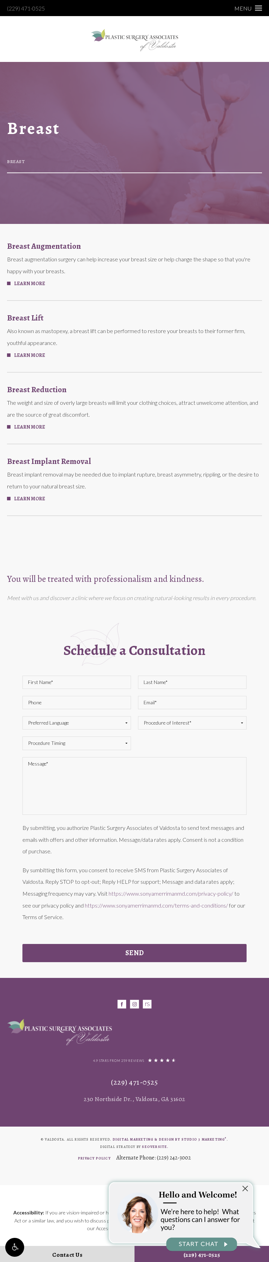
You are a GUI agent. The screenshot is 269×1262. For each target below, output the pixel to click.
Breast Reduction (37, 389)
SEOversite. (155, 1146)
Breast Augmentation (44, 246)
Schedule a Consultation (134, 650)
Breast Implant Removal (49, 461)
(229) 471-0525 (26, 8)
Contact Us (67, 1255)
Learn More (29, 283)
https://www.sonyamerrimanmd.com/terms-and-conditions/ (156, 905)
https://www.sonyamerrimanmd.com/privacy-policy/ (171, 893)
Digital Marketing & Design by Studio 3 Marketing (170, 1139)
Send (134, 953)
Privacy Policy (94, 1158)
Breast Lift (25, 317)
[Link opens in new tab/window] (122, 1004)
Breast (16, 161)
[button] (14, 1247)
